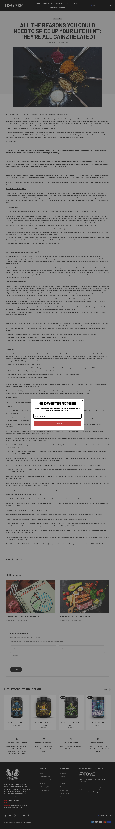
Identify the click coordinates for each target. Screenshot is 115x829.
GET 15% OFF (57, 423)
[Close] (82, 401)
